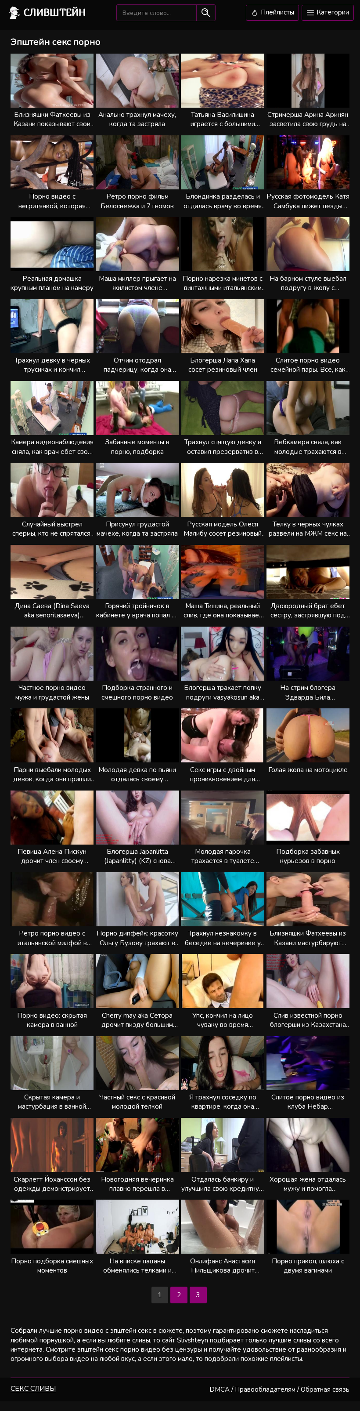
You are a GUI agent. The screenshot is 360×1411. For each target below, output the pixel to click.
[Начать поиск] (205, 12)
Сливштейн (55, 12)
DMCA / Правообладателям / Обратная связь (279, 1389)
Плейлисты (276, 12)
